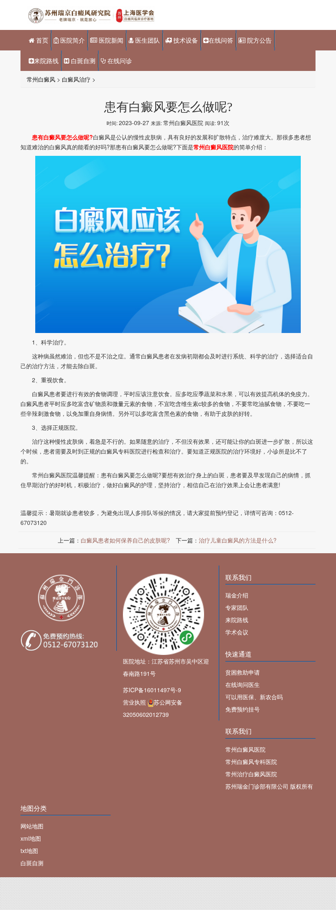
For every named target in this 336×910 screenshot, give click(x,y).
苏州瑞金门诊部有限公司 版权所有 (269, 786)
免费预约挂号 (242, 709)
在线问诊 (119, 60)
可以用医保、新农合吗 (254, 697)
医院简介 (72, 40)
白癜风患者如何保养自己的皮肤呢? (125, 540)
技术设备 (185, 40)
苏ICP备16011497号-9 (152, 690)
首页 (41, 40)
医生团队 (147, 40)
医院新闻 (110, 40)
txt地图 (29, 850)
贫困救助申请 (242, 672)
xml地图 (30, 838)
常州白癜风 (41, 79)
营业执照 (134, 702)
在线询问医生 (242, 684)
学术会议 (236, 632)
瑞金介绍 (236, 595)
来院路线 (46, 60)
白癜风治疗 (76, 79)
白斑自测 (82, 60)
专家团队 (236, 607)
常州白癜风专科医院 (251, 761)
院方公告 (258, 40)
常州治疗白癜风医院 (251, 774)
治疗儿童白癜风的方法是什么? (238, 540)
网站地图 (31, 826)
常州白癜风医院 (245, 749)
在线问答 (221, 40)
